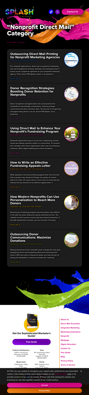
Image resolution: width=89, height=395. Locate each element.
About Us (65, 319)
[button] (57, 11)
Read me (14, 79)
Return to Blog (16, 42)
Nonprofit (65, 336)
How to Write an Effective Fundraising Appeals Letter (30, 164)
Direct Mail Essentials (70, 323)
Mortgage (65, 340)
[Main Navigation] (51, 11)
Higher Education (68, 344)
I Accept (44, 385)
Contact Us (65, 348)
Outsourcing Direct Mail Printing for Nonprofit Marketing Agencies (35, 55)
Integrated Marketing (70, 328)
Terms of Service (68, 365)
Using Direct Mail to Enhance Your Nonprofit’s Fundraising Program (35, 130)
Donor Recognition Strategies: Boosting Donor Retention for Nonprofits (32, 91)
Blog (63, 356)
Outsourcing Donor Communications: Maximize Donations (30, 237)
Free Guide (31, 342)
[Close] (81, 371)
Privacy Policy (67, 361)
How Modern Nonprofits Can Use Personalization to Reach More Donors (34, 200)
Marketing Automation (70, 332)
